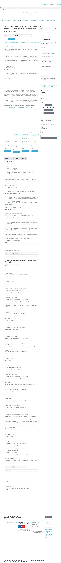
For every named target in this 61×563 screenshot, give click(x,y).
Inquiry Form (54, 66)
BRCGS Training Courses (49, 524)
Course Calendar (8, 20)
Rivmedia (41, 560)
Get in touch (43, 124)
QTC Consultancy (33, 20)
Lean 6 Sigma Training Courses (49, 532)
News (48, 20)
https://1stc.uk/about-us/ (21, 235)
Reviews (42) (23, 158)
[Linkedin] (19, 526)
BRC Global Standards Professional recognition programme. (22, 107)
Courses (14, 20)
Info (19, 20)
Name (42, 130)
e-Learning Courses (48, 529)
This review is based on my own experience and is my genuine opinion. (18, 488)
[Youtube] (23, 526)
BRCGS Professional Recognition (48, 535)
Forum (2, 22)
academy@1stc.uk (51, 53)
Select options (7, 151)
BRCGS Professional (41, 20)
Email (41, 134)
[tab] (7, 158)
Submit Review (7, 489)
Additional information (15, 158)
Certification (25, 20)
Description (7, 158)
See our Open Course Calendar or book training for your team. (12, 518)
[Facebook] (21, 526)
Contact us (5, 78)
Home (2, 20)
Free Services (52, 20)
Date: (6, 35)
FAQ (46, 537)
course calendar (21, 242)
